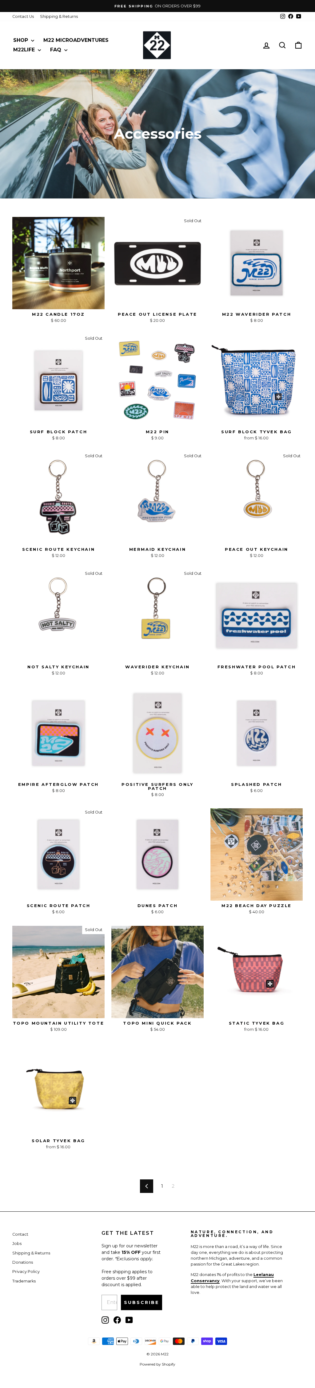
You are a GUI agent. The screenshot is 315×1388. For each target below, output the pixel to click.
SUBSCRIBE (141, 1302)
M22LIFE (24, 50)
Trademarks (24, 1281)
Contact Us (23, 16)
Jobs (17, 1243)
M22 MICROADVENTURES (76, 40)
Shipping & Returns (59, 16)
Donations (22, 1262)
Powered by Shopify (157, 1364)
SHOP (21, 40)
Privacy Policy (26, 1271)
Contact (20, 1234)
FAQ (56, 50)
